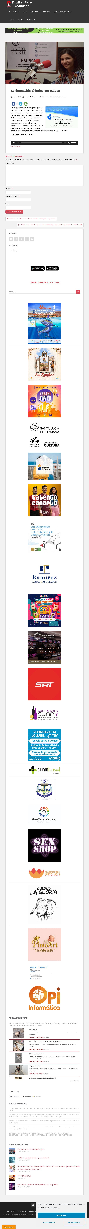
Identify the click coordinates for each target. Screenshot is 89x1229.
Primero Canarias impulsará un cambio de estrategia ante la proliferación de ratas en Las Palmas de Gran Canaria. (44, 1122)
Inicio (25, 12)
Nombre (9, 189)
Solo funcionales (49, 1222)
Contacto (31, 19)
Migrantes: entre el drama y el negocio (30, 1149)
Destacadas (47, 12)
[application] (44, 143)
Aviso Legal (22, 1211)
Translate (38, 1096)
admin (26, 97)
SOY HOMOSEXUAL (24, 1176)
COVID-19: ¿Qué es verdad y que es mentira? (33, 1158)
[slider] (74, 142)
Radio (15, 12)
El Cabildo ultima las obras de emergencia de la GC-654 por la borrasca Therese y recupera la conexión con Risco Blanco (41, 1128)
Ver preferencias (74, 1222)
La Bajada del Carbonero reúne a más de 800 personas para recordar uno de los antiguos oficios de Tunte (44, 1109)
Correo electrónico (12, 196)
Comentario (9, 163)
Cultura (12, 19)
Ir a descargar (16, 146)
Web (7, 204)
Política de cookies (52, 1207)
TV (9, 12)
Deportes (21, 19)
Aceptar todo (61, 1215)
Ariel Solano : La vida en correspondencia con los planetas (37, 1185)
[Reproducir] (14, 143)
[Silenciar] (69, 143)
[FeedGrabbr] (44, 1080)
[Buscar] (78, 292)
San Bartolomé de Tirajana (57, 97)
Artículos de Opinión (62, 12)
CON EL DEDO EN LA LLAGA (44, 282)
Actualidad (34, 12)
